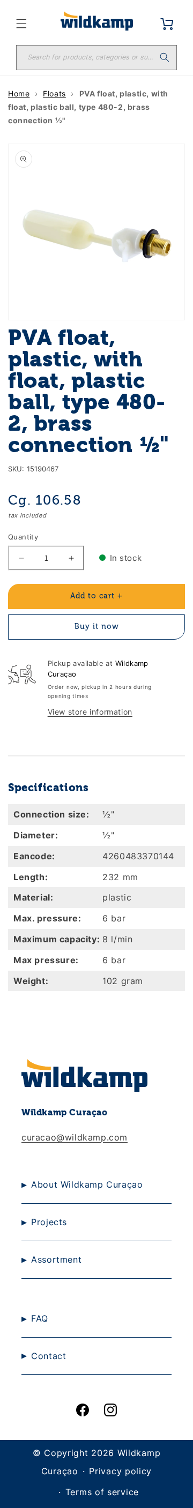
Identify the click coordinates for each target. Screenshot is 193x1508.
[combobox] (96, 58)
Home (18, 93)
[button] (21, 23)
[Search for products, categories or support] (164, 57)
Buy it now (97, 627)
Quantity (23, 536)
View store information (90, 711)
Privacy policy (120, 1471)
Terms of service (102, 1492)
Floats (54, 93)
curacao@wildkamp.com (74, 1137)
